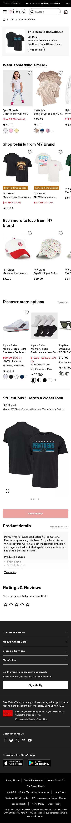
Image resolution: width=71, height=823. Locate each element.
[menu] (5, 12)
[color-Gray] (16, 377)
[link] (18, 121)
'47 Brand (33, 37)
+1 (52, 130)
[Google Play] (39, 763)
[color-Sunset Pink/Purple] (48, 131)
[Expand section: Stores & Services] (35, 650)
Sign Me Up (35, 685)
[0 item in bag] (65, 11)
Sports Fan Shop (26, 19)
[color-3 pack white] (50, 380)
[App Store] (13, 763)
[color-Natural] (37, 131)
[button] (12, 19)
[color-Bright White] (5, 131)
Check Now (42, 719)
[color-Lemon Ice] (16, 131)
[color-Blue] (42, 131)
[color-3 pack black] (45, 380)
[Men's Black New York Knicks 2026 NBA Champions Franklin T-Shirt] (18, 167)
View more (10, 571)
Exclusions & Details (25, 719)
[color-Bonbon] (11, 131)
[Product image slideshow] (35, 459)
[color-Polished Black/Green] (62, 374)
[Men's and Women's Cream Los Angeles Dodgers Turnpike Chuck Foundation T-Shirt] (49, 167)
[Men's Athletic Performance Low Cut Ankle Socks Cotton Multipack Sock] (44, 326)
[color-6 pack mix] (34, 380)
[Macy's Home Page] (17, 11)
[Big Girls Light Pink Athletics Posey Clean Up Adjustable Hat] (49, 248)
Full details (36, 49)
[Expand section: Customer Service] (35, 632)
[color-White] (5, 377)
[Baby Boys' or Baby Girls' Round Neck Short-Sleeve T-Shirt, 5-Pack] (49, 88)
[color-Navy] (22, 377)
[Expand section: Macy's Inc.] (35, 660)
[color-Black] (11, 377)
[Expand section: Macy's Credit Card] (35, 641)
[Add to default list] (30, 73)
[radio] (5, 130)
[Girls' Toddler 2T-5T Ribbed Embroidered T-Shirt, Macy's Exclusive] (18, 88)
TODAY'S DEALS (11, 3)
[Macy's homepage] (4, 19)
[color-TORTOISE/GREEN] (67, 374)
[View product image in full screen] (8, 491)
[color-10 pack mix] (39, 380)
